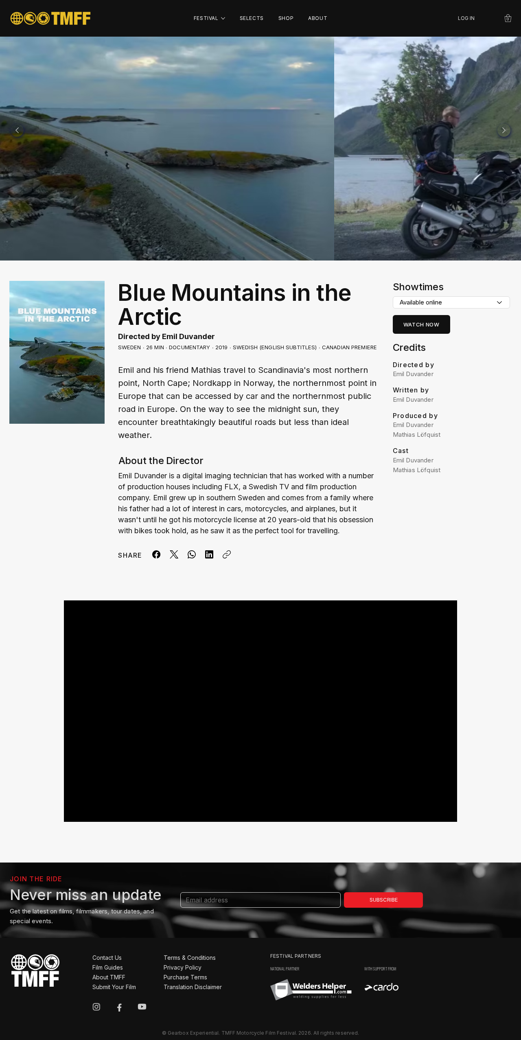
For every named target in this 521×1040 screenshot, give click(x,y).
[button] (508, 18)
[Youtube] (142, 1007)
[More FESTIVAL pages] (223, 18)
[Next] (503, 130)
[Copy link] (227, 554)
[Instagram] (96, 1007)
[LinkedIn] (209, 554)
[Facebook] (156, 554)
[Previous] (17, 130)
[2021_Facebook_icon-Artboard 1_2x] (119, 1007)
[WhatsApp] (192, 554)
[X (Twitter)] (174, 554)
